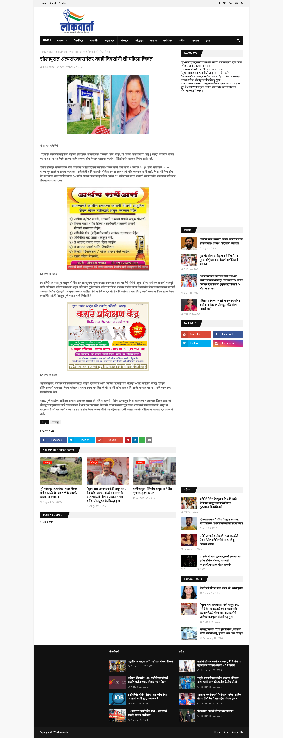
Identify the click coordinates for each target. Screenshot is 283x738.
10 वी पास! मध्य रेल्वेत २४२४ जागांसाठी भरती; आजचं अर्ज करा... (147, 713)
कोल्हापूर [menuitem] (139, 40)
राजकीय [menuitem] (94, 40)
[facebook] (219, 3)
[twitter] (224, 3)
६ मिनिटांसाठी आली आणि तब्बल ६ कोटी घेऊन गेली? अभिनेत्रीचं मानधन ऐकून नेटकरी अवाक (219, 540)
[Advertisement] (212, 160)
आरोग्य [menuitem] (153, 40)
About (52, 3)
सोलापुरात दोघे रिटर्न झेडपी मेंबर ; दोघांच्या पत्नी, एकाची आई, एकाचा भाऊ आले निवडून (221, 631)
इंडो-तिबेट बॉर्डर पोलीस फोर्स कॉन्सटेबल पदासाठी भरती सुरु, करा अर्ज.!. (147, 696)
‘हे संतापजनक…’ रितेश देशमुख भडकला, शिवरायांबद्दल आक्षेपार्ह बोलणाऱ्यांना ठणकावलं (221, 521)
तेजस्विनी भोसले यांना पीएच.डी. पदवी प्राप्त (202, 69)
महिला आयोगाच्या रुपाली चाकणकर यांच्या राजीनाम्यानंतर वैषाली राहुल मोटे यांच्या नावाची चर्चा (220, 304)
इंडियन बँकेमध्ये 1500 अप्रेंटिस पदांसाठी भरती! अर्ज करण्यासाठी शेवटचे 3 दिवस (148, 680)
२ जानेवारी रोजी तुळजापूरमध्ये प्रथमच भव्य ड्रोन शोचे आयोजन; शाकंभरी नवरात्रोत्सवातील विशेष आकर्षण (221, 560)
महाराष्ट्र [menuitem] (109, 40)
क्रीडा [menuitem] (182, 40)
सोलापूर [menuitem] (125, 40)
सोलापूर (51, 51)
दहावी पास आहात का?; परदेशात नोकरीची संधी (150, 661)
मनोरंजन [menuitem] (168, 40)
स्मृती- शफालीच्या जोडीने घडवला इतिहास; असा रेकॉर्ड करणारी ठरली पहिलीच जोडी (218, 680)
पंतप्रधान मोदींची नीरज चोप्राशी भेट (215, 711)
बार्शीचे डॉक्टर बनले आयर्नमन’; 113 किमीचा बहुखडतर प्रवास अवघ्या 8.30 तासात (219, 663)
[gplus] (230, 3)
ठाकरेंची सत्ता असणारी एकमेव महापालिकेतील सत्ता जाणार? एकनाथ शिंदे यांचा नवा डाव (221, 241)
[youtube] (196, 334)
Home (43, 3)
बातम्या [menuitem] (60, 40)
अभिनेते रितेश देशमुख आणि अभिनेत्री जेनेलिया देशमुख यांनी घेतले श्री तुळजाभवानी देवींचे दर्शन (218, 503)
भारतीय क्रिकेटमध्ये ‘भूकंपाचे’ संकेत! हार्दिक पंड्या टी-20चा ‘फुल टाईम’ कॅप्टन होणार (219, 696)
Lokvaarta (49, 67)
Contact (63, 3)
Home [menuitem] (47, 40)
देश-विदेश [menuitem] (79, 40)
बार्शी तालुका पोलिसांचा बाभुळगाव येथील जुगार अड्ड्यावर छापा (211, 83)
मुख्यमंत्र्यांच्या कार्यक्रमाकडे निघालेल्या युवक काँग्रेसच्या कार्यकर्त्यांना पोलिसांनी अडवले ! (219, 259)
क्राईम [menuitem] (195, 40)
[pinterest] (236, 3)
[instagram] (241, 3)
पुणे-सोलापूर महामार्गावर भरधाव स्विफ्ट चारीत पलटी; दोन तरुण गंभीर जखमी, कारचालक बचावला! (58, 492)
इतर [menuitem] (208, 40)
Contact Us (237, 732)
